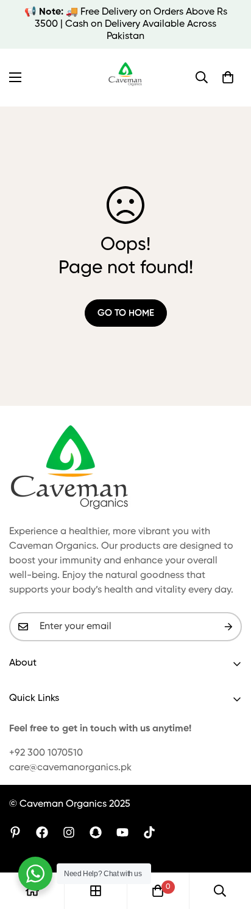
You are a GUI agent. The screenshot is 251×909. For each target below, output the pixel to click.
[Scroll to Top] (229, 844)
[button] (228, 77)
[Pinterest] (15, 832)
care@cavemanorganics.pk (70, 768)
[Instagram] (69, 832)
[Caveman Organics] (126, 77)
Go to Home (125, 313)
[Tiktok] (149, 832)
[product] (32, 890)
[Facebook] (42, 832)
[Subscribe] (228, 626)
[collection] (96, 891)
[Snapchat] (96, 832)
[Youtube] (122, 832)
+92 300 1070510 (46, 753)
